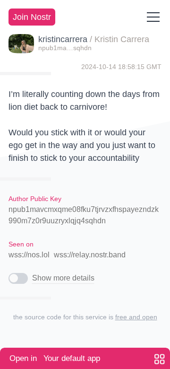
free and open (136, 317)
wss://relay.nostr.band (90, 255)
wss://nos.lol (29, 255)
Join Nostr (32, 17)
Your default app (54, 358)
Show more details (63, 278)
